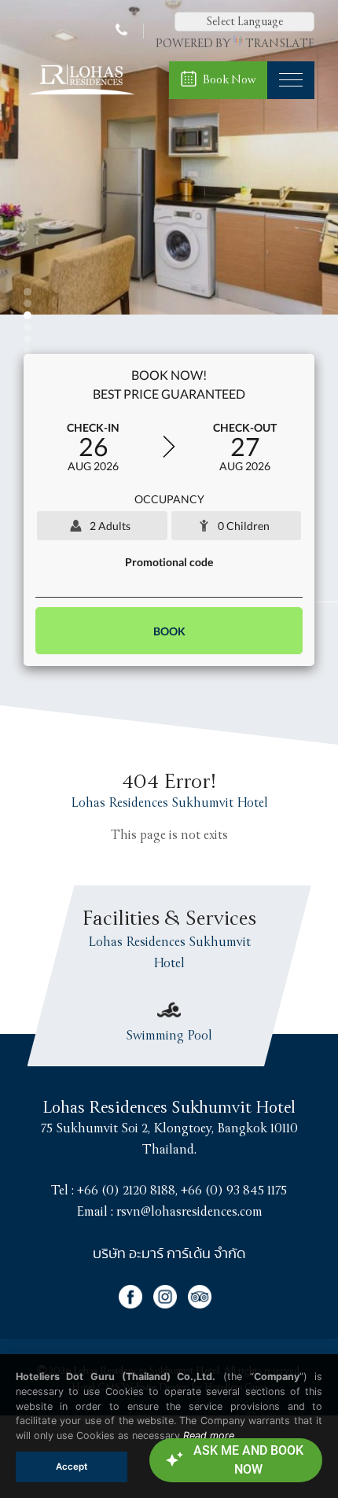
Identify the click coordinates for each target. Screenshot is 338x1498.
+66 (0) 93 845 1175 (234, 1190)
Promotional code (169, 562)
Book (169, 631)
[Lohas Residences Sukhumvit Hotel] (81, 95)
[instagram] (170, 1304)
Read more (208, 1435)
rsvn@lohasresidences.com (189, 1212)
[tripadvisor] (203, 1304)
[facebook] (136, 1304)
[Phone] (123, 31)
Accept (71, 1466)
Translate (279, 43)
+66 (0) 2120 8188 (126, 1190)
